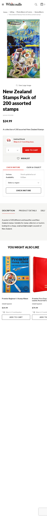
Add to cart (31, 150)
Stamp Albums (39, 12)
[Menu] (4, 4)
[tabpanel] (23, 225)
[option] (8, 210)
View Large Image (25, 85)
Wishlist (23, 158)
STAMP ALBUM (7, 304)
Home (5, 12)
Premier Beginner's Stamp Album (15, 299)
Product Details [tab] (28, 210)
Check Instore (13, 167)
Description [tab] (8, 210)
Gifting (12, 12)
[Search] (36, 4)
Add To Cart (16, 317)
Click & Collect (34, 167)
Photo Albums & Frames (24, 12)
